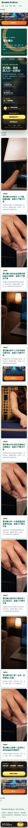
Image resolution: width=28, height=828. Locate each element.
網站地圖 (23, 812)
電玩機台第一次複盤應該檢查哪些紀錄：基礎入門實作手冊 (14, 523)
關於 (14, 6)
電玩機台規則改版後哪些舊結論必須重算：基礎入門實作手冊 (14, 276)
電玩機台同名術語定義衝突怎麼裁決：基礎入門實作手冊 (14, 447)
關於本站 (16, 812)
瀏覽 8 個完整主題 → (8, 52)
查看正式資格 (14, 773)
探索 (3, 6)
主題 (6, 6)
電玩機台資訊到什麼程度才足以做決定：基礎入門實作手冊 (14, 600)
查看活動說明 (14, 122)
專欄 (10, 6)
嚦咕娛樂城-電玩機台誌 (10, 2)
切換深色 (20, 6)
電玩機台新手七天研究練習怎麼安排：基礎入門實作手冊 (14, 352)
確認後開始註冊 (14, 117)
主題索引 (4, 812)
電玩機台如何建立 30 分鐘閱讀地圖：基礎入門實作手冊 (14, 199)
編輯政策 (10, 812)
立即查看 (20, 824)
